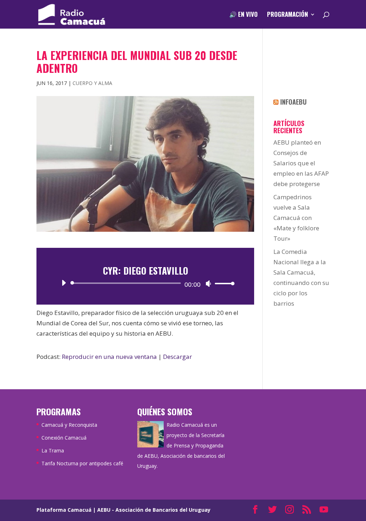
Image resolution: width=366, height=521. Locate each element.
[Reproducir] (63, 283)
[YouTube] (324, 510)
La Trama (52, 450)
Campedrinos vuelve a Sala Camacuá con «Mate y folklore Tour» (296, 217)
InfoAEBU (293, 101)
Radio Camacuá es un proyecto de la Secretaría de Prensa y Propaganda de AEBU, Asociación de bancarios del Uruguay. (181, 445)
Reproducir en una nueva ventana (109, 356)
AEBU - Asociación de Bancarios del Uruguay (154, 509)
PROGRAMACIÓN (287, 15)
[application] (145, 283)
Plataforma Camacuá (64, 509)
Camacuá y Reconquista (69, 424)
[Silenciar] (208, 283)
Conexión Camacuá (63, 437)
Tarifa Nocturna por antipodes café (82, 463)
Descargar (177, 356)
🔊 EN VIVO (243, 15)
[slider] (223, 283)
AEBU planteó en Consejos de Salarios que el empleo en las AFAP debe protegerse (301, 163)
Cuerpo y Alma (92, 83)
